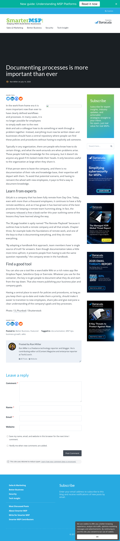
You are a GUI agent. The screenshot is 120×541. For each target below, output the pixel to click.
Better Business (34, 27)
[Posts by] (8, 82)
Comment (12, 383)
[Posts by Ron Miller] (12, 347)
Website (33, 359)
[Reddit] (21, 98)
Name (10, 407)
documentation (58, 331)
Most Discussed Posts (19, 506)
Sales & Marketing (15, 27)
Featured (34, 331)
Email (10, 417)
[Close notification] (116, 4)
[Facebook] (16, 98)
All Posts (23, 359)
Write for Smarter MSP (19, 515)
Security (49, 27)
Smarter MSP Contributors (21, 519)
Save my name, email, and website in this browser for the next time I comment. (39, 438)
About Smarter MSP (18, 510)
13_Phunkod (19, 310)
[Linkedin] (12, 98)
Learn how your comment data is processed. (58, 461)
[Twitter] (8, 98)
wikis (24, 334)
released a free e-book (28, 212)
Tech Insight (62, 27)
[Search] (111, 146)
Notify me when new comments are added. (28, 445)
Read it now (90, 4)
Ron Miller (14, 82)
